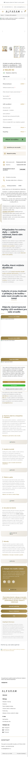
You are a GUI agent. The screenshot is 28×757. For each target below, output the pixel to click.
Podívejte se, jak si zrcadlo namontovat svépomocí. (11, 463)
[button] (22, 11)
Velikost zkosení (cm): (8, 87)
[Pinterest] (13, 581)
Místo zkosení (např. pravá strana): (12, 92)
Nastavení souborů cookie (14, 382)
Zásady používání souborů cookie (14, 389)
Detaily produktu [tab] (11, 185)
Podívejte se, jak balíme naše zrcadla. (11, 435)
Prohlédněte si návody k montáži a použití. (12, 554)
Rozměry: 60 (6, 76)
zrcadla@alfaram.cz (7, 403)
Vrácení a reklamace (14, 611)
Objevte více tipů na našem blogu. (10, 494)
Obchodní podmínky (14, 606)
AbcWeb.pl (23, 753)
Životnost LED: (6, 107)
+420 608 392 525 (9, 746)
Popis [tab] (3, 185)
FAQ (14, 615)
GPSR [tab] (19, 185)
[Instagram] (9, 581)
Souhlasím (14, 385)
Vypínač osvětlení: (7, 119)
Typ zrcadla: (6, 96)
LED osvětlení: (6, 113)
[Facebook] (4, 581)
